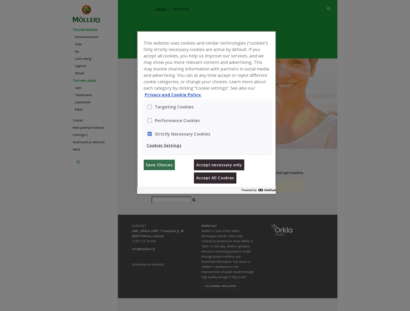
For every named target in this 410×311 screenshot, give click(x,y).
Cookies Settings (164, 145)
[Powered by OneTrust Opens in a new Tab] (257, 191)
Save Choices (159, 164)
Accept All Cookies (215, 177)
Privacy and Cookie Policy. (173, 95)
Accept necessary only (219, 164)
